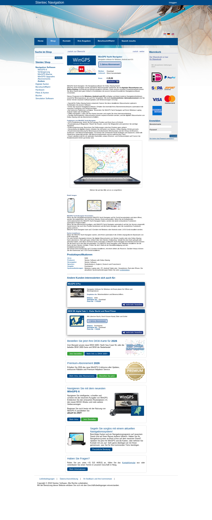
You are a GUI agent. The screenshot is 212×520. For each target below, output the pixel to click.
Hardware (39, 90)
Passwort (153, 130)
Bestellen (111, 82)
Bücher (38, 95)
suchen (59, 58)
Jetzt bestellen (75, 354)
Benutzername (155, 124)
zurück (135, 51)
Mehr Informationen (77, 469)
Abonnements (44, 79)
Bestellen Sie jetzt (107, 376)
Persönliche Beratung (101, 449)
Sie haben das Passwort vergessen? (162, 138)
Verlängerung (44, 72)
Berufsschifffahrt (42, 87)
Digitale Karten (42, 84)
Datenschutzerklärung (69, 479)
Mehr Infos (73, 419)
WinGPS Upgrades (46, 76)
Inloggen (173, 2)
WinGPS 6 (42, 69)
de (169, 34)
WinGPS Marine (45, 74)
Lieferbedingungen (47, 479)
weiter (142, 51)
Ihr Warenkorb (155, 59)
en (173, 34)
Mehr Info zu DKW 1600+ (97, 354)
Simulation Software (44, 98)
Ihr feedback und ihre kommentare (97, 479)
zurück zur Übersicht (76, 51)
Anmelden (173, 136)
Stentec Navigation (49, 2)
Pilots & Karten (42, 92)
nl (164, 34)
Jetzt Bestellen (89, 419)
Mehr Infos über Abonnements (81, 376)
